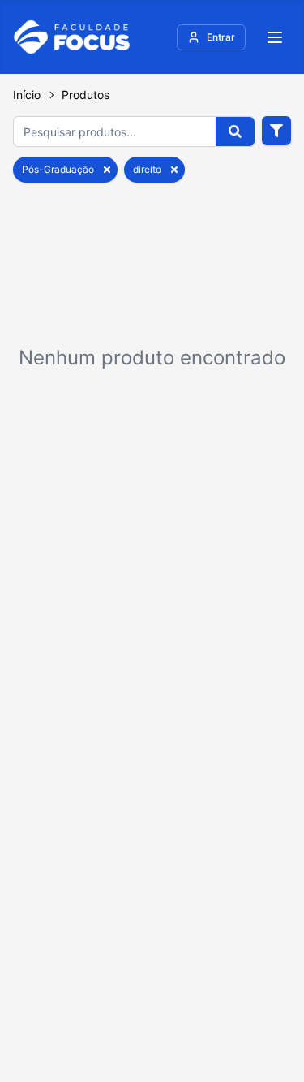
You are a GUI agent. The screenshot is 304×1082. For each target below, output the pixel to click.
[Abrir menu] (275, 37)
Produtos (85, 94)
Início (27, 94)
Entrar (221, 37)
